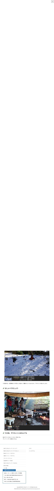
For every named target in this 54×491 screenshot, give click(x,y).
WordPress (20, 488)
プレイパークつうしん (8, 458)
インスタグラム (32, 450)
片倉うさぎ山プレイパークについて (10, 448)
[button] (7, 359)
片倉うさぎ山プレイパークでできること (11, 450)
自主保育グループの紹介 (8, 460)
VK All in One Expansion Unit (35, 488)
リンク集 (5, 468)
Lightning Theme (27, 488)
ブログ (30, 448)
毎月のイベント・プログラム (9, 453)
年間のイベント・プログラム (9, 455)
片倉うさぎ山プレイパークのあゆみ (10, 463)
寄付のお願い (6, 465)
